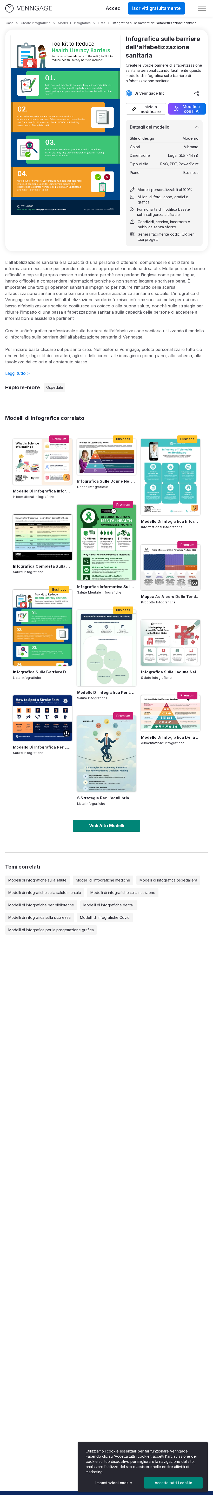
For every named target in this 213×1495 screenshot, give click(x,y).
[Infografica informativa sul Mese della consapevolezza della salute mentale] (106, 542)
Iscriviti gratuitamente (156, 8)
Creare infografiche (36, 23)
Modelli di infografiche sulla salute (37, 880)
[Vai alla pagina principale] (28, 8)
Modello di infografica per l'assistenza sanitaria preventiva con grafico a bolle (106, 692)
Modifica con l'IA (191, 109)
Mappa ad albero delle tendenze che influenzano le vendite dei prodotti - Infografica (170, 596)
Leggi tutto (17, 373)
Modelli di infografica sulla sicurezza (39, 917)
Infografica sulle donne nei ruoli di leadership (106, 481)
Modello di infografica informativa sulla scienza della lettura (42, 491)
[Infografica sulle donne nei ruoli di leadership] (106, 457)
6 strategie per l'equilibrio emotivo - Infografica (106, 798)
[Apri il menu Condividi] (197, 93)
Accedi (114, 8)
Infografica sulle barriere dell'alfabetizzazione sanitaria (42, 672)
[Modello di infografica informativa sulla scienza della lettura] (42, 461)
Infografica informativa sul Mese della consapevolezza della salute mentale (106, 586)
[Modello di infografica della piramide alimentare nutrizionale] (170, 713)
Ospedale (54, 387)
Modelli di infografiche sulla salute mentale (44, 892)
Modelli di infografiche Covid (105, 917)
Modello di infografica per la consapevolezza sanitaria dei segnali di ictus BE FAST (42, 747)
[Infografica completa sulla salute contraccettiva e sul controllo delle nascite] (42, 537)
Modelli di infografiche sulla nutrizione (122, 892)
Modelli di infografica (74, 23)
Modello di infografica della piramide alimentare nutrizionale (170, 737)
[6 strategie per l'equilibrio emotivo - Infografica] (106, 754)
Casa (10, 23)
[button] (146, 109)
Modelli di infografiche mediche (103, 880)
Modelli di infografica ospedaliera (168, 880)
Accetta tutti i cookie (173, 1482)
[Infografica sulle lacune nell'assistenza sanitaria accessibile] (170, 642)
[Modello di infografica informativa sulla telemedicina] (170, 477)
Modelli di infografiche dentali (108, 905)
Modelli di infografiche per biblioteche (41, 905)
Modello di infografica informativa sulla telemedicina (170, 521)
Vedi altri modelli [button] (106, 825)
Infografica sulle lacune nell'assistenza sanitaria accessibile (170, 672)
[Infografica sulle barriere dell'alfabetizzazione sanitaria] (42, 627)
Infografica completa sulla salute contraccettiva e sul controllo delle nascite (42, 566)
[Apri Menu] (202, 8)
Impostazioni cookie (113, 1482)
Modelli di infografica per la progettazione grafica (51, 930)
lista (101, 23)
